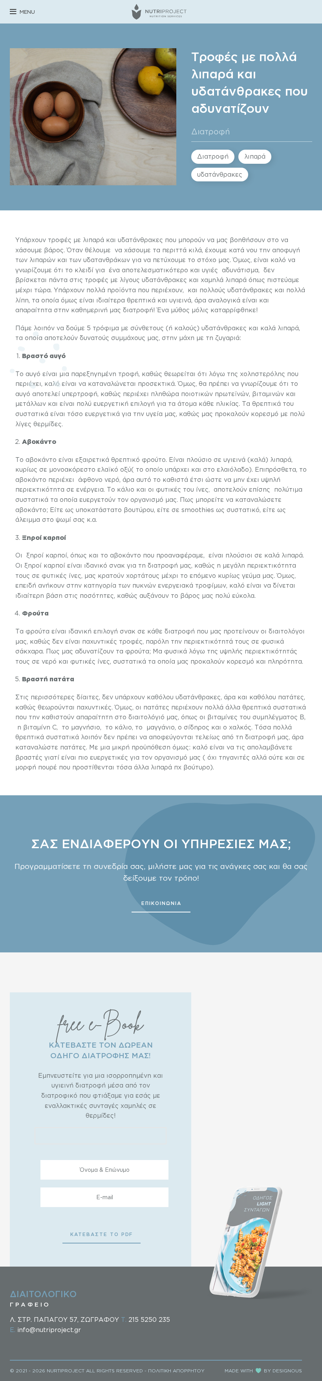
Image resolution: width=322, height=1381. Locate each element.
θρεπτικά (141, 300)
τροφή (128, 373)
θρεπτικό (125, 459)
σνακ (117, 565)
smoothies (197, 509)
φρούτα (37, 631)
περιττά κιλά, (182, 249)
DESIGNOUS (287, 1370)
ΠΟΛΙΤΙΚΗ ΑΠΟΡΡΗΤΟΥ (176, 1370)
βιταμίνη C (40, 727)
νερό (111, 479)
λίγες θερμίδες (38, 423)
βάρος (54, 249)
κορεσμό (240, 661)
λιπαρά (254, 156)
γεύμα (251, 575)
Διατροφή (210, 131)
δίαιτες (88, 696)
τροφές (59, 239)
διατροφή (138, 309)
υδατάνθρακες (219, 174)
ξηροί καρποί (46, 555)
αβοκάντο (42, 459)
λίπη (22, 300)
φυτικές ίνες (61, 575)
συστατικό (243, 509)
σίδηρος (195, 727)
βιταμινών (268, 393)
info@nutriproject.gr (49, 1329)
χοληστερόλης (262, 373)
